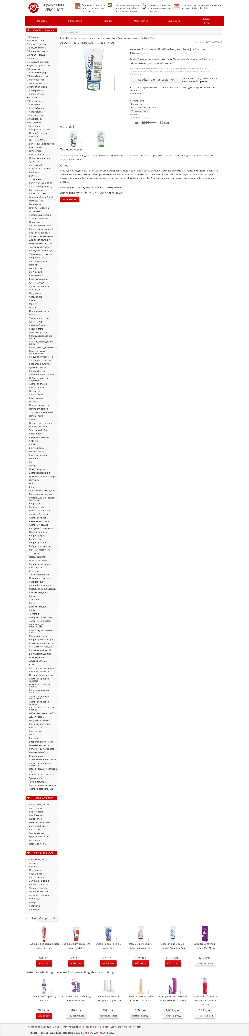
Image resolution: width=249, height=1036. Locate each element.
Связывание (35, 296)
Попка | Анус (36, 415)
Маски (32, 303)
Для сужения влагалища (42, 667)
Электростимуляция (39, 239)
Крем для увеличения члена (40, 631)
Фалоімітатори (37, 40)
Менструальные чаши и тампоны (42, 498)
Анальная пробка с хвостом (39, 679)
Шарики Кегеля (37, 370)
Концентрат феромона (41, 356)
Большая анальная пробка (39, 691)
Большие (34, 738)
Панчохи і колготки (39, 822)
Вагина (33, 175)
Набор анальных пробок (42, 713)
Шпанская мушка (38, 592)
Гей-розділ (34, 898)
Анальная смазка (38, 193)
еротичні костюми (39, 836)
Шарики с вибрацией (40, 650)
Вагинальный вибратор (41, 143)
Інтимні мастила (37, 68)
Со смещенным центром (42, 374)
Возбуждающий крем (40, 617)
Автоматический (38, 261)
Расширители (36, 328)
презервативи (36, 90)
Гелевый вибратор (39, 745)
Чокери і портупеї (38, 887)
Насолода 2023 (37, 140)
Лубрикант (174, 20)
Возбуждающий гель (40, 671)
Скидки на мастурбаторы (42, 759)
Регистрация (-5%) (72, 1026)
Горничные (35, 204)
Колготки (34, 462)
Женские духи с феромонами (37, 352)
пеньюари (34, 829)
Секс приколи (36, 115)
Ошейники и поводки (40, 310)
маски (32, 863)
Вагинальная (36, 189)
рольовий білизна (38, 825)
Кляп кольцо (36, 727)
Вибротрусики (36, 507)
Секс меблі (34, 104)
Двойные (34, 161)
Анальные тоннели (39, 437)
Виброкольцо (36, 257)
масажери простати (39, 83)
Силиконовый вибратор (42, 748)
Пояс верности (37, 657)
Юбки (32, 664)
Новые (32, 483)
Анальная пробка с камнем (39, 702)
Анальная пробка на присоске (40, 764)
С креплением (36, 398)
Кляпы (32, 300)
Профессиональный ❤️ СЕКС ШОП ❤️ (82, 1032)
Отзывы (57, 1026)
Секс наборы (36, 581)
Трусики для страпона (40, 246)
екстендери (35, 122)
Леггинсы (34, 479)
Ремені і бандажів (38, 884)
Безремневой (36, 275)
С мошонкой (36, 394)
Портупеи (34, 314)
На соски (33, 401)
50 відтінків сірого (38, 891)
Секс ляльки (35, 101)
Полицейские (36, 200)
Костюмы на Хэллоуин (41, 236)
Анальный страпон (39, 514)
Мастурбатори (37, 79)
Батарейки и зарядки (40, 585)
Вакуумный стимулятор (41, 528)
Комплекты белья (38, 454)
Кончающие (35, 271)
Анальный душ (37, 325)
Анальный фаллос (38, 524)
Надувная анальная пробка (39, 685)
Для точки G (35, 147)
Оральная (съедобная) (41, 197)
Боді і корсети (36, 811)
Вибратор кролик (38, 535)
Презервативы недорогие (42, 675)
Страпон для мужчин (40, 168)
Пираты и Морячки (39, 207)
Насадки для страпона (40, 422)
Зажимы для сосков (39, 318)
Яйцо (32, 487)
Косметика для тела (39, 232)
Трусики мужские (38, 781)
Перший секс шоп (38, 133)
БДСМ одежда (36, 282)
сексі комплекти (37, 808)
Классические (36, 433)
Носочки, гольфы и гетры (42, 476)
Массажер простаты (39, 549)
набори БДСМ (36, 859)
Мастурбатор (141, 20)
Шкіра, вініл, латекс (39, 804)
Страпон (107, 20)
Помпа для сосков (38, 408)
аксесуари (34, 125)
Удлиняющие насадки (40, 254)
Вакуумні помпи (37, 47)
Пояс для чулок (37, 469)
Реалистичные (36, 154)
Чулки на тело (36, 451)
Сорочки (33, 440)
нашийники (35, 873)
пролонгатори (36, 93)
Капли (32, 595)
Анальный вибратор (40, 620)
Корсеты (33, 444)
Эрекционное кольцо (40, 250)
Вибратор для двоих (39, 563)
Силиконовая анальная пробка (41, 708)
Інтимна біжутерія (38, 72)
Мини (32, 734)
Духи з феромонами (39, 65)
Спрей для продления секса (40, 337)
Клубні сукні (35, 818)
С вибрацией (36, 755)
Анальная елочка (38, 383)
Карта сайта (34, 1026)
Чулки (32, 465)
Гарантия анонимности (97, 1026)
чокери (33, 902)
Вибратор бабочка (39, 542)
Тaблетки (34, 613)
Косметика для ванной (41, 229)
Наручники (35, 293)
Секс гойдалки (36, 108)
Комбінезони (36, 815)
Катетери (34, 909)
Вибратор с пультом (40, 363)
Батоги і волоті (37, 877)
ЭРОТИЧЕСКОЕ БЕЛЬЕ (40, 360)
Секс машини (36, 111)
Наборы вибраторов (40, 157)
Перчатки (34, 458)
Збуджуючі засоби (39, 61)
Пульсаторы (35, 150)
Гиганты (33, 264)
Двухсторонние (37, 367)
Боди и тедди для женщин (42, 785)
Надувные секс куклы (40, 243)
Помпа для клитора (39, 405)
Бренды (47, 1026)
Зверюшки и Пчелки (40, 214)
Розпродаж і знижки (39, 129)
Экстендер (34, 553)
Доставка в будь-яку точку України (167, 71)
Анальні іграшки (38, 44)
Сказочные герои (38, 218)
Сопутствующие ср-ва (40, 182)
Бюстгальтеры (36, 447)
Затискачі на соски (39, 880)
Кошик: (207, 20)
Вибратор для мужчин (41, 741)
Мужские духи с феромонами (37, 625)
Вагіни (32, 58)
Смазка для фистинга (40, 278)
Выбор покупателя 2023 (41, 774)
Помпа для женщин (39, 510)
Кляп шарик (35, 731)
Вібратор (42, 20)
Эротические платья (40, 225)
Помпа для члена (38, 560)
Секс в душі (35, 905)
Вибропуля (35, 539)
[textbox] (142, 32)
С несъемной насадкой (41, 646)
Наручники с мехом (39, 720)
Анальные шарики (39, 521)
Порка (32, 307)
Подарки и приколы (39, 578)
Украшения (35, 179)
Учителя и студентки (40, 653)
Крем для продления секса (43, 347)
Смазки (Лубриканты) (40, 186)
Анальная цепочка (39, 286)
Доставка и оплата (121, 1026)
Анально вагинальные (41, 788)
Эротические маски (39, 472)
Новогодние (35, 222)
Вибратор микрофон (40, 546)
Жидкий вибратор (38, 531)
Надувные (34, 390)
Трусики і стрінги (38, 833)
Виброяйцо (35, 503)
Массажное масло (38, 332)
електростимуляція (39, 895)
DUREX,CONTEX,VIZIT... (40, 426)
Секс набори (35, 118)
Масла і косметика (38, 76)
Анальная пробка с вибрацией (39, 697)
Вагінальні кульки (38, 51)
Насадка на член (37, 556)
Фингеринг (35, 289)
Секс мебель (35, 571)
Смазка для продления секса (41, 342)
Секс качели (35, 567)
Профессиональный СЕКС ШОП (44, 1032)
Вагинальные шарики (40, 494)
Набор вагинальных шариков (40, 379)
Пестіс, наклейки (37, 843)
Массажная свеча (38, 635)
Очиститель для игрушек (42, 490)
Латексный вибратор (40, 752)
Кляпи (32, 866)
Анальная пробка (38, 517)
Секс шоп (34, 136)
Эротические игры (39, 574)
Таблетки (34, 599)
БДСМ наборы (36, 321)
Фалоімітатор (75, 20)
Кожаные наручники (40, 723)
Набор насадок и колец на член (43, 770)
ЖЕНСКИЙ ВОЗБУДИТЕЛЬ (42, 588)
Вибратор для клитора (41, 639)
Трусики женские (38, 778)
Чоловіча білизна (38, 86)
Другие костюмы (38, 660)
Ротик (32, 419)
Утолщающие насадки (41, 412)
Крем (32, 603)
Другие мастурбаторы (41, 643)
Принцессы (35, 211)
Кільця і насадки (37, 54)
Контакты (138, 1026)
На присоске (35, 268)
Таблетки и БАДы (38, 430)
